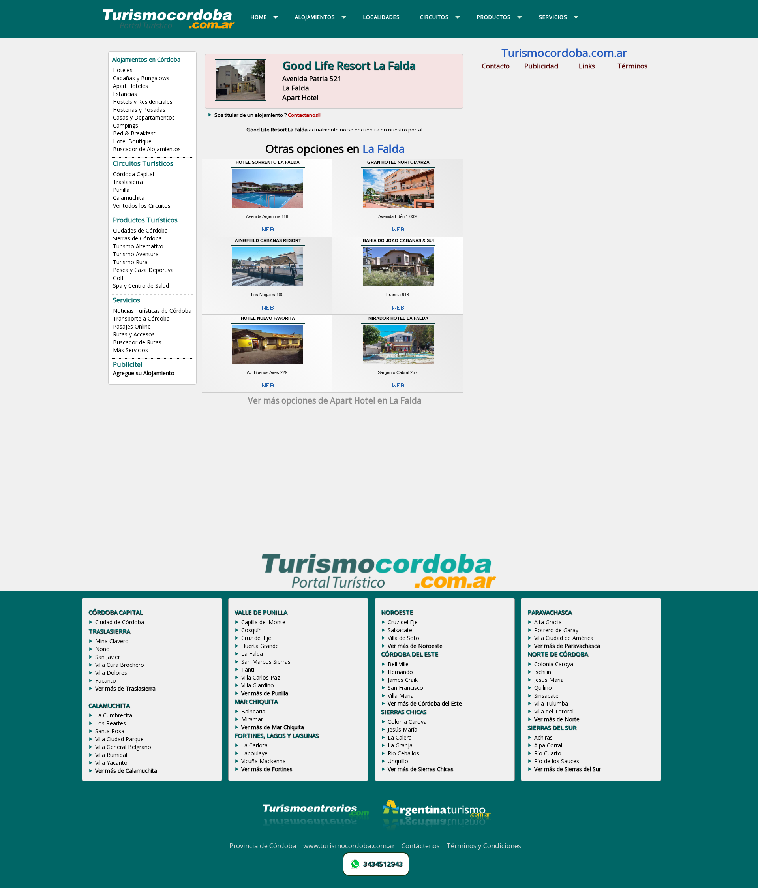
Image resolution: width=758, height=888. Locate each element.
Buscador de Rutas (137, 342)
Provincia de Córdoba (262, 845)
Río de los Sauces (556, 761)
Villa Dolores (111, 672)
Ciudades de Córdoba (140, 230)
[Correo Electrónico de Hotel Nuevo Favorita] (268, 388)
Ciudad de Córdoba (119, 622)
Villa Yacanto (111, 762)
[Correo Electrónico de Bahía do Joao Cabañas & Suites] (398, 311)
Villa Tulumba (551, 703)
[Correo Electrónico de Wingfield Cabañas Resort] (268, 311)
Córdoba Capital (133, 174)
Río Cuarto (547, 753)
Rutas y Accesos (134, 334)
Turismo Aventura (136, 254)
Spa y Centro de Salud (141, 285)
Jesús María (402, 729)
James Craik (403, 679)
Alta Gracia (548, 622)
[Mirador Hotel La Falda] (398, 367)
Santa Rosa (109, 731)
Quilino (543, 687)
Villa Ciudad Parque (119, 739)
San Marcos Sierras (266, 661)
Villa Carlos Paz (260, 677)
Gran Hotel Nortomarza (398, 162)
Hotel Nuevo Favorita (268, 318)
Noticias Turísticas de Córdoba (152, 310)
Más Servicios (130, 350)
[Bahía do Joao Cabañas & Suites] (398, 289)
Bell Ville (398, 664)
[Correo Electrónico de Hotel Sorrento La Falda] (268, 232)
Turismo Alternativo (138, 246)
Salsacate (400, 630)
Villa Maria (401, 695)
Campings (125, 125)
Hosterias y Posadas (139, 109)
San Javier (107, 657)
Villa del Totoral (554, 711)
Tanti (247, 669)
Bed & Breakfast (134, 133)
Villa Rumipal (111, 754)
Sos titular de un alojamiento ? (267, 114)
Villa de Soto (403, 638)
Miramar (252, 719)
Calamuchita (128, 197)
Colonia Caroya (407, 721)
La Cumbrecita (113, 715)
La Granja (400, 745)
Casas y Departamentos (144, 117)
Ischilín (542, 672)
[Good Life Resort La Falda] (240, 100)
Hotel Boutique (132, 141)
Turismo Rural (131, 262)
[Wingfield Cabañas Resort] (267, 289)
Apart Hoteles (130, 86)
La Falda (252, 653)
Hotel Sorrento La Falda (268, 162)
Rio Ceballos (403, 753)
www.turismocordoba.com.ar (349, 845)
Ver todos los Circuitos (142, 205)
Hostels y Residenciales (143, 101)
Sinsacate (546, 695)
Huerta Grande (260, 646)
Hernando (400, 672)
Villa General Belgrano (123, 747)
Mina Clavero (112, 641)
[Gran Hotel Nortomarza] (398, 211)
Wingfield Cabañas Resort (268, 240)
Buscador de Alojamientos (147, 149)
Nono (102, 649)
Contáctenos (421, 845)
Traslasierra (128, 182)
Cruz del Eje (256, 638)
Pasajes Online (132, 326)
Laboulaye (254, 753)
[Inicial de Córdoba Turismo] (169, 28)
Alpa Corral (548, 745)
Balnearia (253, 711)
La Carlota (254, 745)
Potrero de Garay (556, 630)
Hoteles (123, 70)
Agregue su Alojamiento (143, 373)
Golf (118, 278)
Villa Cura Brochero (119, 664)
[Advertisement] (334, 481)
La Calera (400, 737)
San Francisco (405, 687)
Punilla (121, 189)
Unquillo (398, 761)
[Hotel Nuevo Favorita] (267, 367)
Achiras (543, 737)
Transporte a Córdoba (141, 318)
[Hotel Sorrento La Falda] (267, 211)
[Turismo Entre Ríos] (316, 836)
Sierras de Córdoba (137, 238)
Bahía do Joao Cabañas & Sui (398, 240)
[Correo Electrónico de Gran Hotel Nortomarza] (398, 232)
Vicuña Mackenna (263, 761)
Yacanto (105, 680)
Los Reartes (110, 723)
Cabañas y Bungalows (141, 78)
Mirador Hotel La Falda (398, 318)
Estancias (125, 94)
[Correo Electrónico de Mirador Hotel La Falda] (398, 388)
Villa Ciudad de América (563, 638)
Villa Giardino (257, 685)
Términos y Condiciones (484, 845)
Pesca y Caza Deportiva (143, 270)
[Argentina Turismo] (436, 836)
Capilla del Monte (263, 622)
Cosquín (251, 630)
